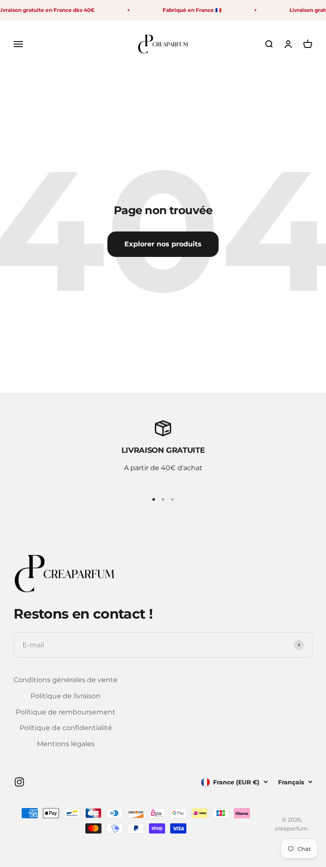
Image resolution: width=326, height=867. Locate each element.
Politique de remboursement (65, 712)
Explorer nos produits (163, 244)
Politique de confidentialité (66, 728)
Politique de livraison (66, 696)
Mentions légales (66, 744)
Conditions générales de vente (66, 680)
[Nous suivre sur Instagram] (19, 782)
